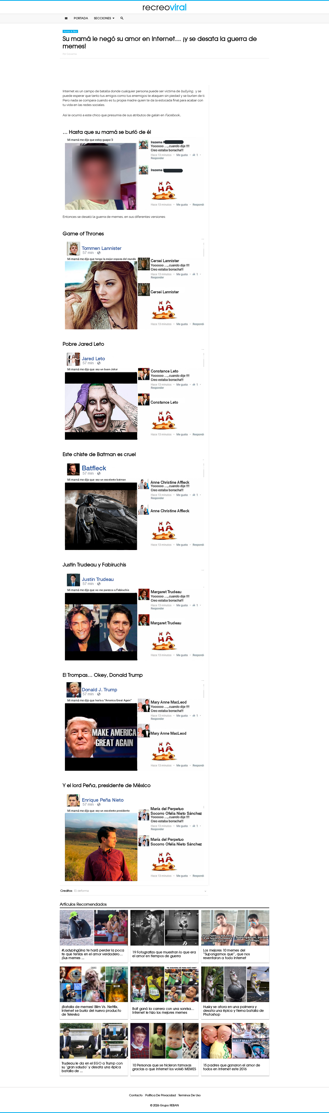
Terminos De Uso (189, 1095)
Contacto (136, 1095)
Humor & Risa (70, 31)
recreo (164, 7)
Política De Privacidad (160, 1095)
